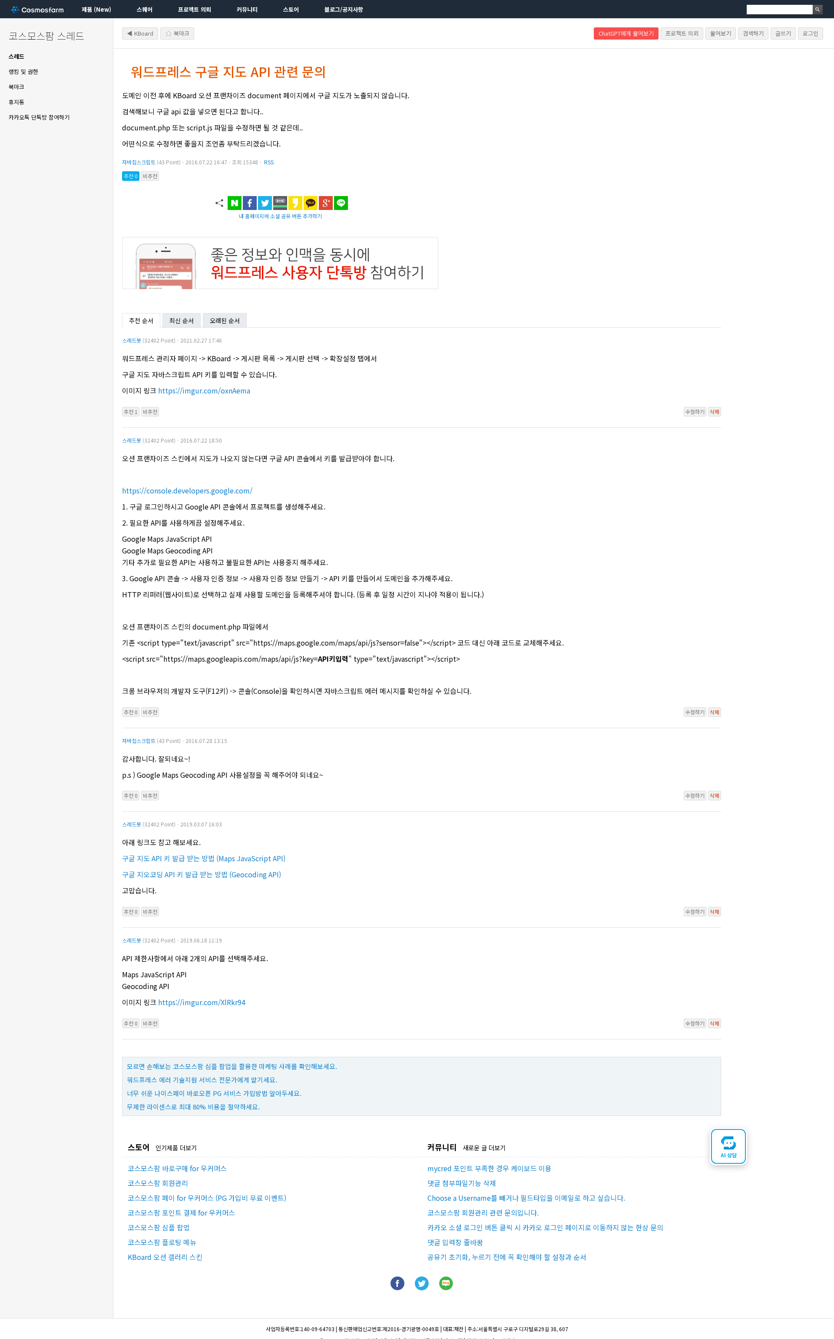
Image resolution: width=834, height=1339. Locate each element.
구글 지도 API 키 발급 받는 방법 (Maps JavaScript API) (203, 858)
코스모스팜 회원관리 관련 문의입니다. (483, 1212)
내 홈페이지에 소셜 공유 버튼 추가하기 (280, 216)
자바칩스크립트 (139, 162)
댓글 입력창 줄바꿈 (455, 1242)
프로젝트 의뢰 (194, 9)
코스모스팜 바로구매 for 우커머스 (177, 1168)
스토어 (291, 9)
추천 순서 (141, 320)
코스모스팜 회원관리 (158, 1183)
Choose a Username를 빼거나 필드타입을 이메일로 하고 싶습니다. (526, 1197)
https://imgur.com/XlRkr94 (201, 1002)
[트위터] (422, 1287)
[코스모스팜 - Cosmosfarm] (37, 9)
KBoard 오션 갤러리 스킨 (165, 1257)
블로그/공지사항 (343, 9)
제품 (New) (96, 9)
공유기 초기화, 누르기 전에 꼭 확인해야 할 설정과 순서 (506, 1257)
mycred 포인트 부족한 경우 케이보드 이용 (489, 1168)
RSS (269, 162)
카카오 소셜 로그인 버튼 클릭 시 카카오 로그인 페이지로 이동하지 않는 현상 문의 (545, 1227)
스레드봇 (131, 340)
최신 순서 (181, 320)
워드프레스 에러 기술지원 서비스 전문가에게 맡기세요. (202, 1079)
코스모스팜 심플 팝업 (159, 1227)
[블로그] (446, 1287)
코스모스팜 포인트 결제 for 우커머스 (181, 1212)
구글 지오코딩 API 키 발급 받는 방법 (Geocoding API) (201, 874)
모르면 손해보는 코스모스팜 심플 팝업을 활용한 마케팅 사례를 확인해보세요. (232, 1066)
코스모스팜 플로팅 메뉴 (162, 1242)
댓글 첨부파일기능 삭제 (461, 1183)
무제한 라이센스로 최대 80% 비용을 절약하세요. (193, 1106)
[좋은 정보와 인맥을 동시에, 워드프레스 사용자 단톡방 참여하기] (280, 286)
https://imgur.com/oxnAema (204, 390)
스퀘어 (144, 9)
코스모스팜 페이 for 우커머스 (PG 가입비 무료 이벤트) (207, 1197)
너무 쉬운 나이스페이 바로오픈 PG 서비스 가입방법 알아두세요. (214, 1093)
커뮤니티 (247, 9)
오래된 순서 (225, 320)
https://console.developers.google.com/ (187, 490)
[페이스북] (397, 1287)
